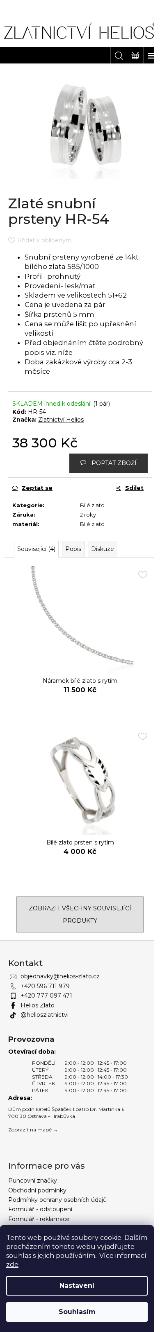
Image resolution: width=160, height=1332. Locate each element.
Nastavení (76, 1285)
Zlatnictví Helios (61, 419)
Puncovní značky (32, 1180)
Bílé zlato (92, 505)
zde (12, 1265)
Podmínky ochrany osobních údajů (57, 1199)
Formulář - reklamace (39, 1219)
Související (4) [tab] (36, 549)
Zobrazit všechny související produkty (80, 914)
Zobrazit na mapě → (33, 1130)
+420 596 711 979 (45, 986)
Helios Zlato (38, 1005)
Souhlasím (77, 1312)
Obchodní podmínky (37, 1190)
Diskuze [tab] (102, 549)
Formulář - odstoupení (40, 1209)
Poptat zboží (114, 463)
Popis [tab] (73, 549)
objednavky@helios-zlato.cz (60, 976)
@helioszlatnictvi (45, 1014)
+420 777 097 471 (46, 995)
